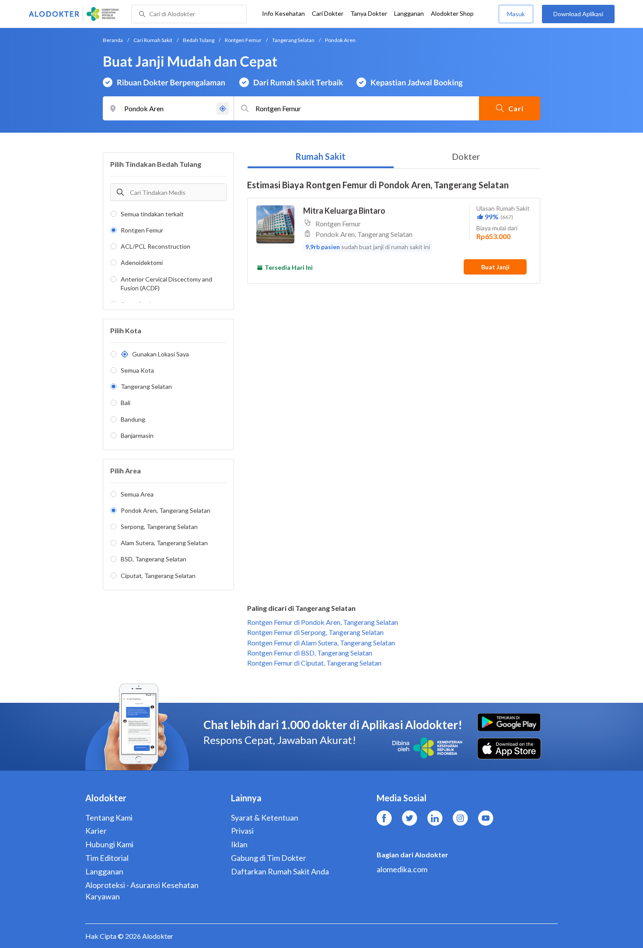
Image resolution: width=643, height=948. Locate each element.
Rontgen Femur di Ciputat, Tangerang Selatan (314, 663)
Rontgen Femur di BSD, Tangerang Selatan (309, 652)
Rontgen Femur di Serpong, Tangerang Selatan (315, 632)
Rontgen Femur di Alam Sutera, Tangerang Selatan (321, 642)
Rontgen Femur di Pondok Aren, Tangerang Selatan (322, 622)
